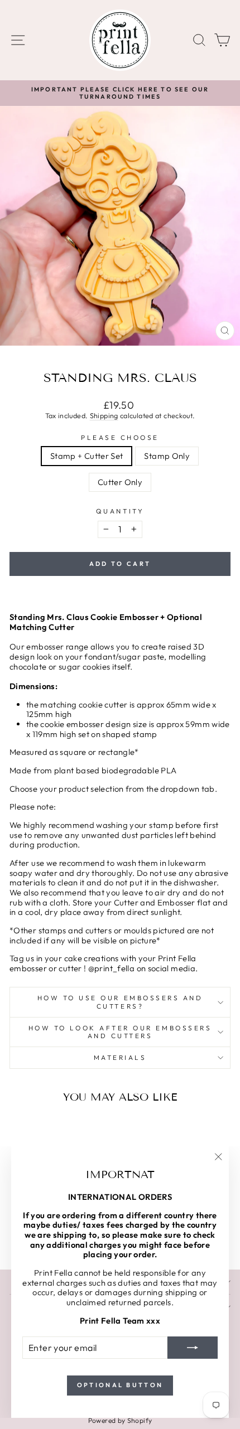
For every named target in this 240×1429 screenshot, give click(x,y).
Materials (120, 1057)
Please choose (120, 438)
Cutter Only (120, 482)
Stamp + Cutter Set (86, 456)
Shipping (104, 415)
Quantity (120, 511)
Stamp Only (167, 456)
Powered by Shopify (120, 1420)
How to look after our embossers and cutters (120, 1032)
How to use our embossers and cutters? (120, 1002)
